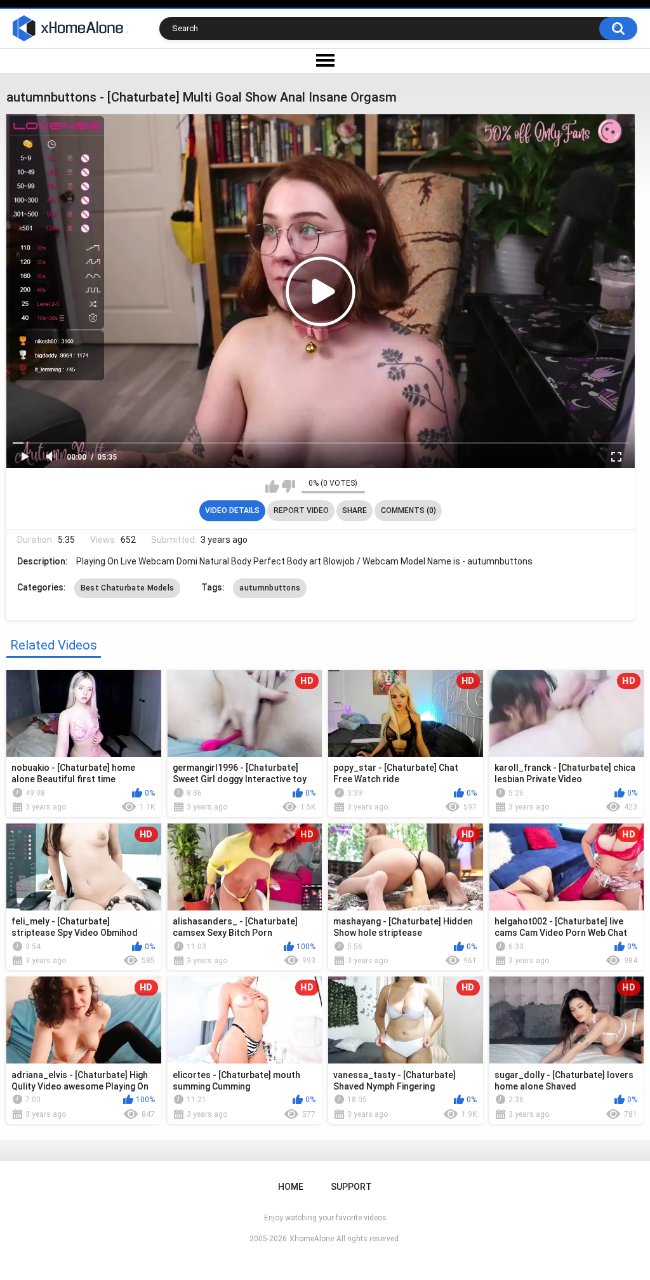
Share (354, 510)
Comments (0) (408, 510)
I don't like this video (288, 486)
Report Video (301, 510)
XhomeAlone (311, 1238)
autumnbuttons (269, 587)
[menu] (325, 61)
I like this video (272, 486)
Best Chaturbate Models (128, 587)
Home (290, 1187)
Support (351, 1187)
